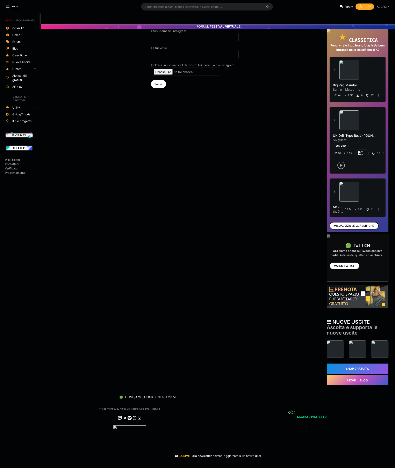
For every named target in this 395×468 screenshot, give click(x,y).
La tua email (159, 48)
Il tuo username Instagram (168, 31)
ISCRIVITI (185, 456)
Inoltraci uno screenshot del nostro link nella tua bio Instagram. (193, 65)
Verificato (11, 168)
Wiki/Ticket (12, 159)
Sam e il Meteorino (346, 90)
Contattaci (12, 164)
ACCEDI (382, 6)
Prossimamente (15, 172)
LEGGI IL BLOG (357, 380)
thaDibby (339, 211)
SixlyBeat (339, 140)
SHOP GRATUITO (357, 368)
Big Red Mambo (345, 85)
